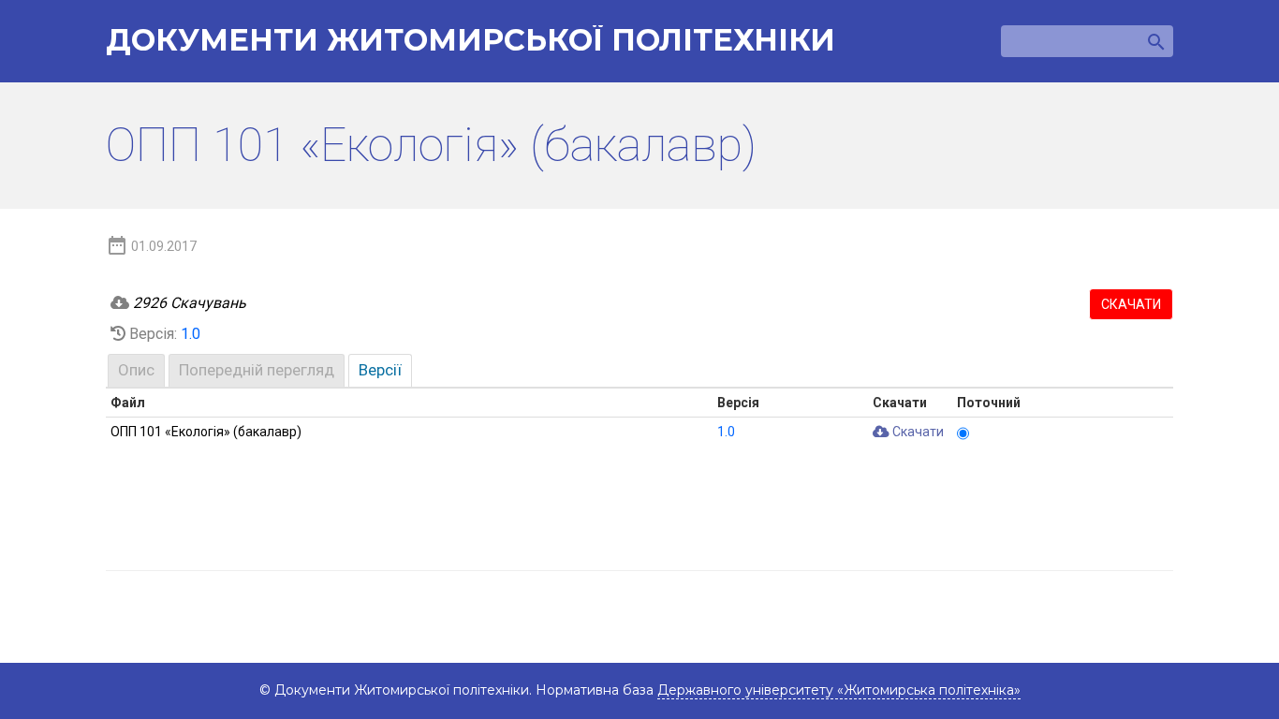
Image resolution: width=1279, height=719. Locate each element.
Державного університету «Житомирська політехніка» (839, 690)
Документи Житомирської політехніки (470, 40)
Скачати (1131, 304)
